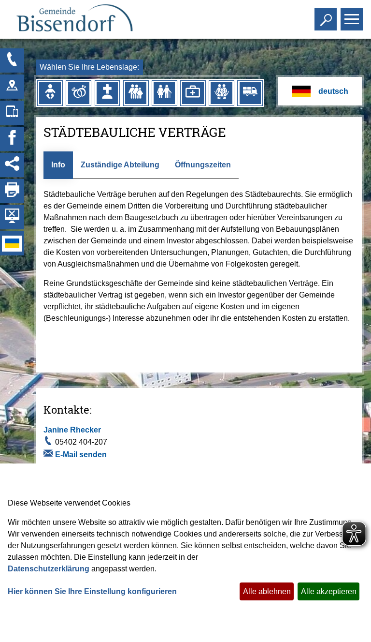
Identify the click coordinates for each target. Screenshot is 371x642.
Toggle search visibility (324, 18)
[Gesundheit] (192, 93)
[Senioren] (164, 93)
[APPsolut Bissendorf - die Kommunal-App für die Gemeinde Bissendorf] (12, 113)
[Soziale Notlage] (221, 93)
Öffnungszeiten (203, 165)
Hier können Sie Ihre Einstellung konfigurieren (92, 591)
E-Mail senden (81, 454)
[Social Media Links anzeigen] (12, 165)
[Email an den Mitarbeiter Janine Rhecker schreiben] (49, 454)
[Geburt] (49, 93)
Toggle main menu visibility (350, 18)
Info (58, 165)
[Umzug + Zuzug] (250, 93)
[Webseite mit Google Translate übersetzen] (319, 91)
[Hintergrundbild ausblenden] (12, 217)
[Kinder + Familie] (135, 93)
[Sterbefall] (107, 93)
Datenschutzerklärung (48, 569)
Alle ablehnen (267, 591)
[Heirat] (78, 93)
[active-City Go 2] (74, 19)
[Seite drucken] (12, 191)
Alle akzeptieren (329, 591)
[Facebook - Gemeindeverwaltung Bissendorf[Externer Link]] (12, 139)
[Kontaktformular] (12, 60)
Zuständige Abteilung (120, 165)
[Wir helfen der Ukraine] (12, 243)
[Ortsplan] (12, 87)
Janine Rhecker (72, 430)
